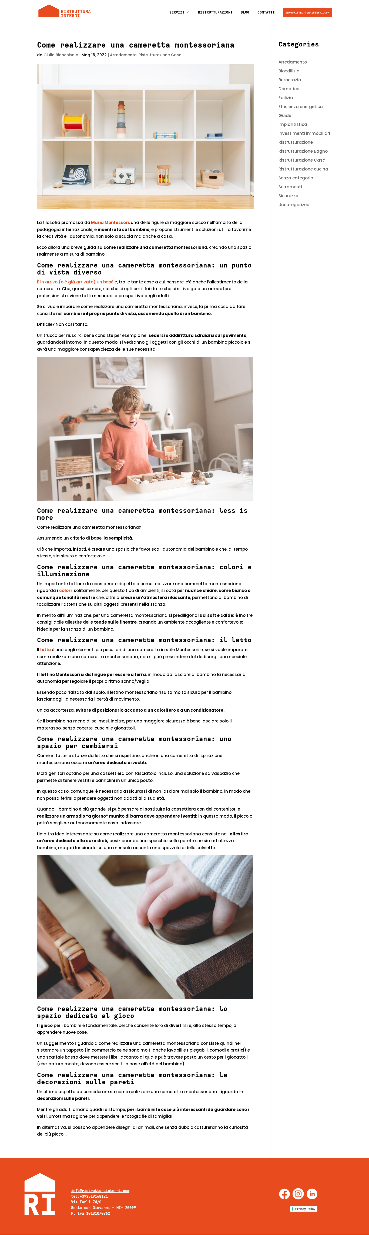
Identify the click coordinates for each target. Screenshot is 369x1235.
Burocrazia (290, 80)
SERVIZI (177, 12)
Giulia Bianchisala (60, 55)
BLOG (245, 12)
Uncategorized (294, 204)
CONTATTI (266, 12)
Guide (285, 115)
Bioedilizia (289, 71)
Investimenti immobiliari (304, 133)
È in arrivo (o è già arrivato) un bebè (75, 282)
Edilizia (286, 98)
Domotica (289, 89)
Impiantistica (293, 124)
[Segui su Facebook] (284, 1194)
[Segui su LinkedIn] (312, 1194)
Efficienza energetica (301, 106)
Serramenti (290, 187)
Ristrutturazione (296, 142)
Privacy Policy (305, 1209)
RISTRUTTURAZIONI (215, 12)
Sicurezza (288, 196)
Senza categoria (296, 178)
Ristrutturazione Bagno (303, 151)
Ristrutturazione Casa (160, 55)
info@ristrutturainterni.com (307, 12)
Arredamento (123, 55)
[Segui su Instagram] (298, 1194)
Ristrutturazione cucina (303, 169)
